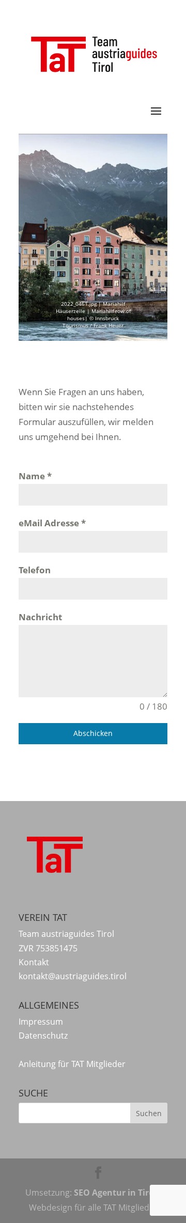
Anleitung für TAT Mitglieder (72, 1064)
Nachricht (40, 617)
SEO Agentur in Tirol (115, 1192)
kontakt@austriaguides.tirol (73, 976)
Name (35, 476)
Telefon (35, 570)
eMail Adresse (52, 523)
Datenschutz (43, 1035)
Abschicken (93, 733)
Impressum (41, 1021)
